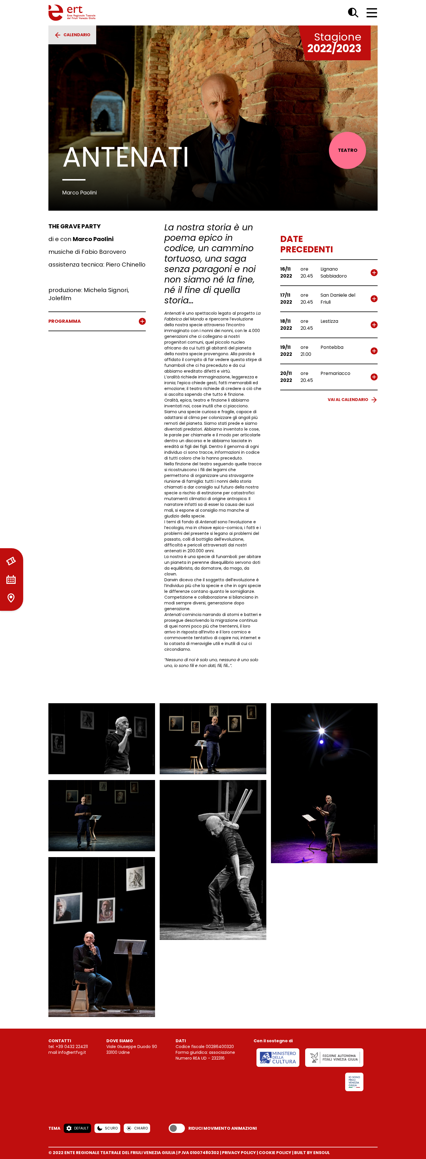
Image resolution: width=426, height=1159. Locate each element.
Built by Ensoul (312, 1153)
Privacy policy (239, 1153)
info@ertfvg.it (72, 1052)
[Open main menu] (372, 13)
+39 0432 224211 (72, 1046)
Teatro (347, 150)
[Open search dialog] (353, 13)
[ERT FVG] (71, 13)
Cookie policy (275, 1153)
